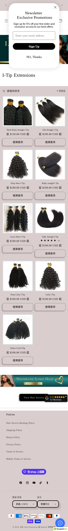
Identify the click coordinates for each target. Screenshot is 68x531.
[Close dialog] (55, 7)
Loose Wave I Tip (17, 237)
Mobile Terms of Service (18, 459)
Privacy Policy (13, 444)
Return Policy (13, 437)
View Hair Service (34, 397)
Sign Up (34, 46)
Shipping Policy (14, 430)
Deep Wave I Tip (18, 183)
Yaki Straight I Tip (50, 130)
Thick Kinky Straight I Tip (18, 130)
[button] (60, 523)
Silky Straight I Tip (50, 237)
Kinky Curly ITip (17, 348)
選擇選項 (18, 142)
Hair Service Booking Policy (20, 423)
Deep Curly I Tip (18, 295)
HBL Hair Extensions (29, 527)
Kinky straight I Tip (50, 183)
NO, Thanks (34, 57)
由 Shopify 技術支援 (46, 527)
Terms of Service (14, 451)
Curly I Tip (50, 295)
